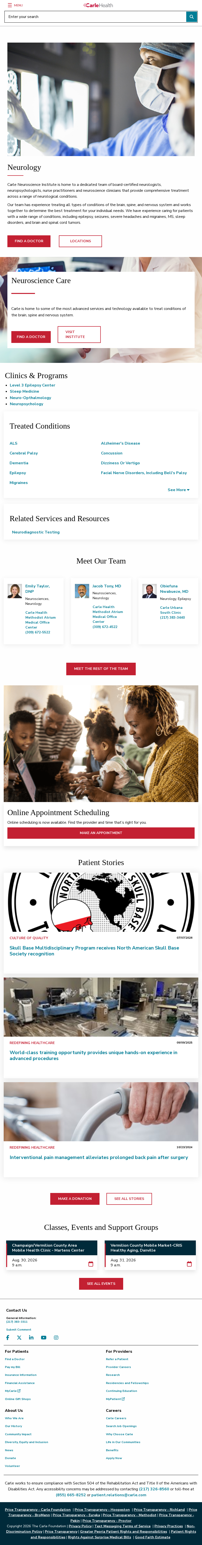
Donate (10, 1458)
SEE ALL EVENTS (101, 1283)
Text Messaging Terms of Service (122, 1526)
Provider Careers (118, 1367)
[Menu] (10, 5)
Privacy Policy (80, 1526)
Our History (13, 1426)
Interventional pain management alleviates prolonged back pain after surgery (99, 1157)
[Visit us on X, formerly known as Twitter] (20, 1338)
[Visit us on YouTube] (45, 1338)
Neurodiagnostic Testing (36, 532)
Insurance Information (20, 1375)
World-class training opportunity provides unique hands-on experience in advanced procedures (93, 1055)
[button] (178, 490)
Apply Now (114, 1458)
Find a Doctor (15, 1359)
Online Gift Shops (18, 1399)
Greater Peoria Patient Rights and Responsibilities (123, 1531)
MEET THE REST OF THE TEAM (101, 668)
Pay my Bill (12, 1367)
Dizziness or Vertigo (120, 463)
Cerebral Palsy (24, 453)
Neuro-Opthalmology (30, 398)
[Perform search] (191, 17)
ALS (13, 443)
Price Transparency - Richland (159, 1509)
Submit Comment (18, 1330)
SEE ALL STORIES (129, 1198)
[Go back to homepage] (98, 5)
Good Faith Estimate (152, 1537)
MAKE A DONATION (75, 1198)
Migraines (19, 482)
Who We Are (14, 1418)
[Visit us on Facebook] (9, 1338)
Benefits (112, 1450)
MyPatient (114, 1399)
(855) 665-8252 (71, 1495)
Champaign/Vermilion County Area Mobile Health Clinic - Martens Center (48, 1248)
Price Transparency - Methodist (129, 1515)
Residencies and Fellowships (127, 1383)
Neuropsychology (26, 404)
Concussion (111, 453)
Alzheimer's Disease (120, 443)
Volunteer (12, 1466)
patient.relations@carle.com (118, 1495)
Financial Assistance (20, 1383)
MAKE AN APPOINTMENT (101, 833)
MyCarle (11, 1391)
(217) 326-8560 (154, 1489)
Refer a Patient (117, 1359)
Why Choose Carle (119, 1434)
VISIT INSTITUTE (75, 334)
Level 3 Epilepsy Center (32, 385)
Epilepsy (18, 473)
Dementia (19, 463)
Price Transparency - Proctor (107, 1520)
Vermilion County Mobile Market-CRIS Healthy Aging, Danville (146, 1248)
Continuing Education (121, 1391)
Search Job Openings (121, 1426)
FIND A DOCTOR (29, 241)
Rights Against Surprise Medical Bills (99, 1537)
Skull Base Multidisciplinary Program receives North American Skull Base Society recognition (94, 951)
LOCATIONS (80, 241)
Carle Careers (116, 1418)
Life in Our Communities (123, 1442)
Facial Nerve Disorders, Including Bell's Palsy (144, 473)
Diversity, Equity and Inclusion (26, 1442)
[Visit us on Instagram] (57, 1338)
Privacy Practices (168, 1526)
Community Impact (18, 1434)
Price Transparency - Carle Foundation (38, 1509)
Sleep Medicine (24, 391)
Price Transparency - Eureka (76, 1515)
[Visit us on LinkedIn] (32, 1338)
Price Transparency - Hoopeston (102, 1509)
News (9, 1450)
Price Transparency (61, 1531)
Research (113, 1375)
